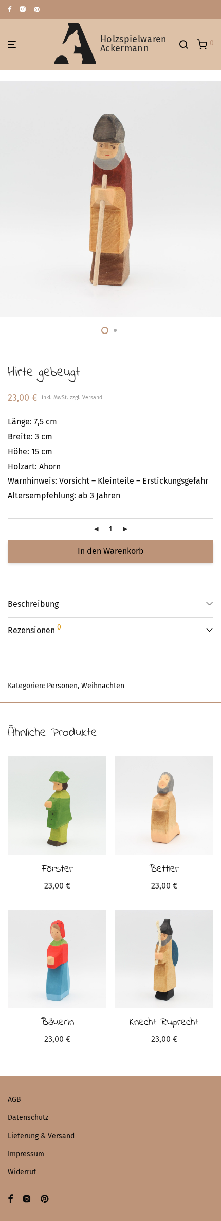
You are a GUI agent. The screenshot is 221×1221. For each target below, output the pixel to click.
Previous (10, 199)
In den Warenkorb (111, 551)
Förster (57, 869)
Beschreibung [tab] (33, 604)
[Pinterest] (37, 9)
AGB (14, 1099)
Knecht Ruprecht (164, 1022)
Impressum (26, 1154)
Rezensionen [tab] (34, 629)
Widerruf (22, 1172)
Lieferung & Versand (41, 1136)
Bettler (164, 869)
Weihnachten (102, 685)
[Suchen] (187, 45)
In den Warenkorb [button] (57, 887)
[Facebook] (9, 9)
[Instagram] (22, 9)
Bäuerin (57, 1022)
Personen (62, 685)
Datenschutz (28, 1117)
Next (211, 199)
